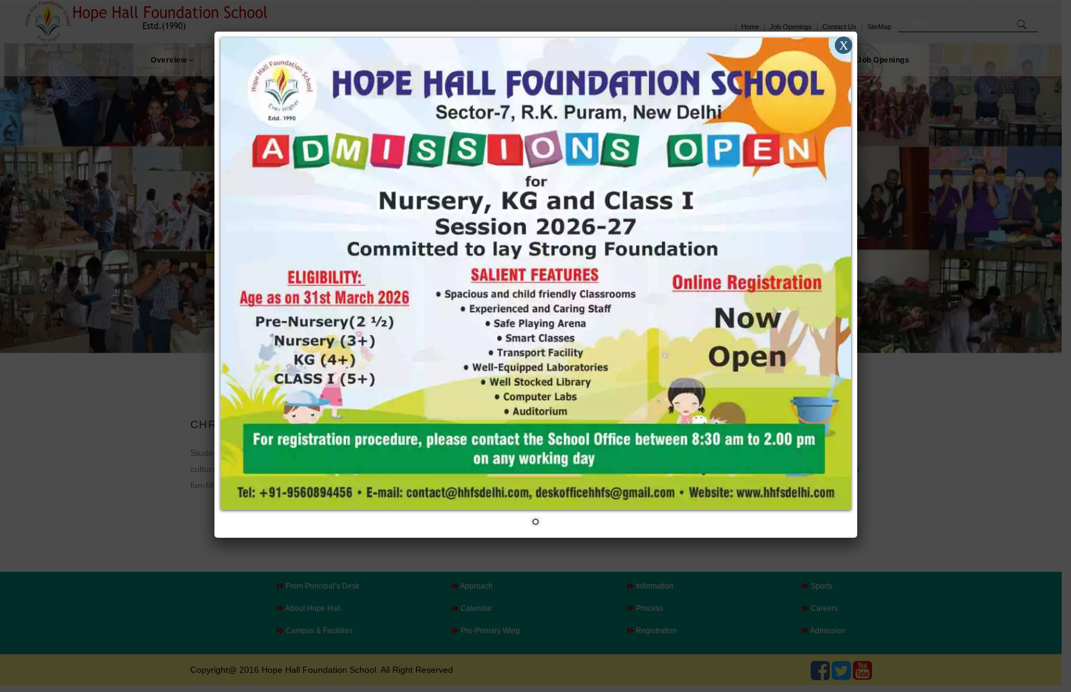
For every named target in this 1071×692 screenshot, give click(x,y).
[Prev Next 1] (536, 285)
